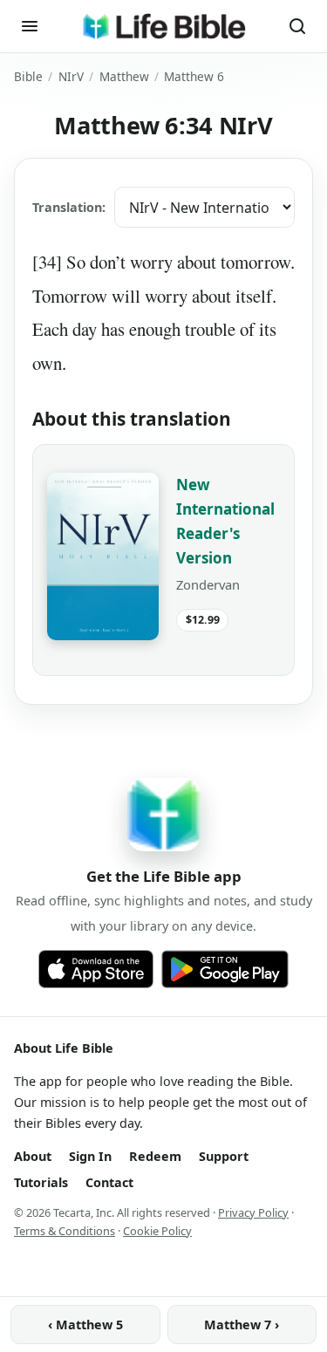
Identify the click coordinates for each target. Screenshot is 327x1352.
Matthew (124, 76)
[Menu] (29, 26)
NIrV (71, 76)
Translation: (69, 207)
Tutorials (41, 1182)
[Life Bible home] (163, 26)
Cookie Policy (157, 1231)
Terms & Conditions (64, 1231)
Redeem (155, 1156)
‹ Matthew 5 (85, 1324)
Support (224, 1156)
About (32, 1156)
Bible (28, 76)
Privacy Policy (253, 1212)
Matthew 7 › (241, 1324)
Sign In (90, 1156)
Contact (109, 1182)
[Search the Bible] (297, 26)
